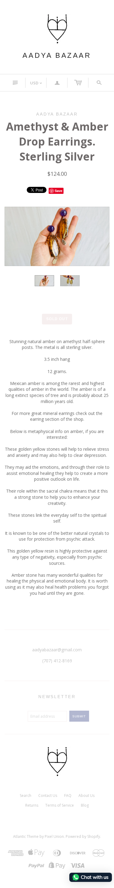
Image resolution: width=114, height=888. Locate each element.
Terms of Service (59, 805)
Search (25, 795)
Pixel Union (54, 836)
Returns (31, 805)
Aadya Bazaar (56, 55)
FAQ (67, 795)
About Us (86, 795)
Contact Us (47, 795)
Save (58, 190)
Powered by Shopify (83, 836)
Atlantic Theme (26, 836)
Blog (85, 805)
